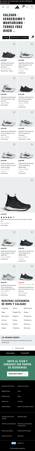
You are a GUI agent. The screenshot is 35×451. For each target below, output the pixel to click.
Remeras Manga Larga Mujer (28, 328)
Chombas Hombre (16, 328)
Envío (19, 391)
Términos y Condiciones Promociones (25, 424)
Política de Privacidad (24, 431)
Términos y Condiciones (9, 423)
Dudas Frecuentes (23, 386)
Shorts (15, 308)
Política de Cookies (7, 431)
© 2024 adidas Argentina (17, 448)
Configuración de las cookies (8, 417)
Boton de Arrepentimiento (25, 406)
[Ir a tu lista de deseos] (7, 7)
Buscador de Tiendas (8, 386)
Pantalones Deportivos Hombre (27, 316)
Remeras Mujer (27, 324)
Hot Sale (20, 401)
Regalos (15, 316)
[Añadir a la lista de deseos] (14, 44)
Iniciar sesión (10, 353)
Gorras (4, 320)
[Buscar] (27, 7)
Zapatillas (5, 308)
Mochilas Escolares (5, 324)
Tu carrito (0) (25, 353)
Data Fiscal (5, 401)
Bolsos (26, 312)
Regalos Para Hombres (17, 313)
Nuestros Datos (22, 416)
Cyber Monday (6, 406)
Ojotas (4, 328)
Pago (19, 396)
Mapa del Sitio (6, 391)
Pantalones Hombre (27, 320)
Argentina (20, 443)
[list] (14, 37)
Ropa (3, 312)
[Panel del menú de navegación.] (3, 7)
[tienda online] (17, 8)
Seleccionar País (7, 436)
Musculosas (28, 308)
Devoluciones (6, 396)
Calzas (15, 324)
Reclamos (21, 436)
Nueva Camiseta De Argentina (17, 320)
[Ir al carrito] (32, 7)
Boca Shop (5, 316)
